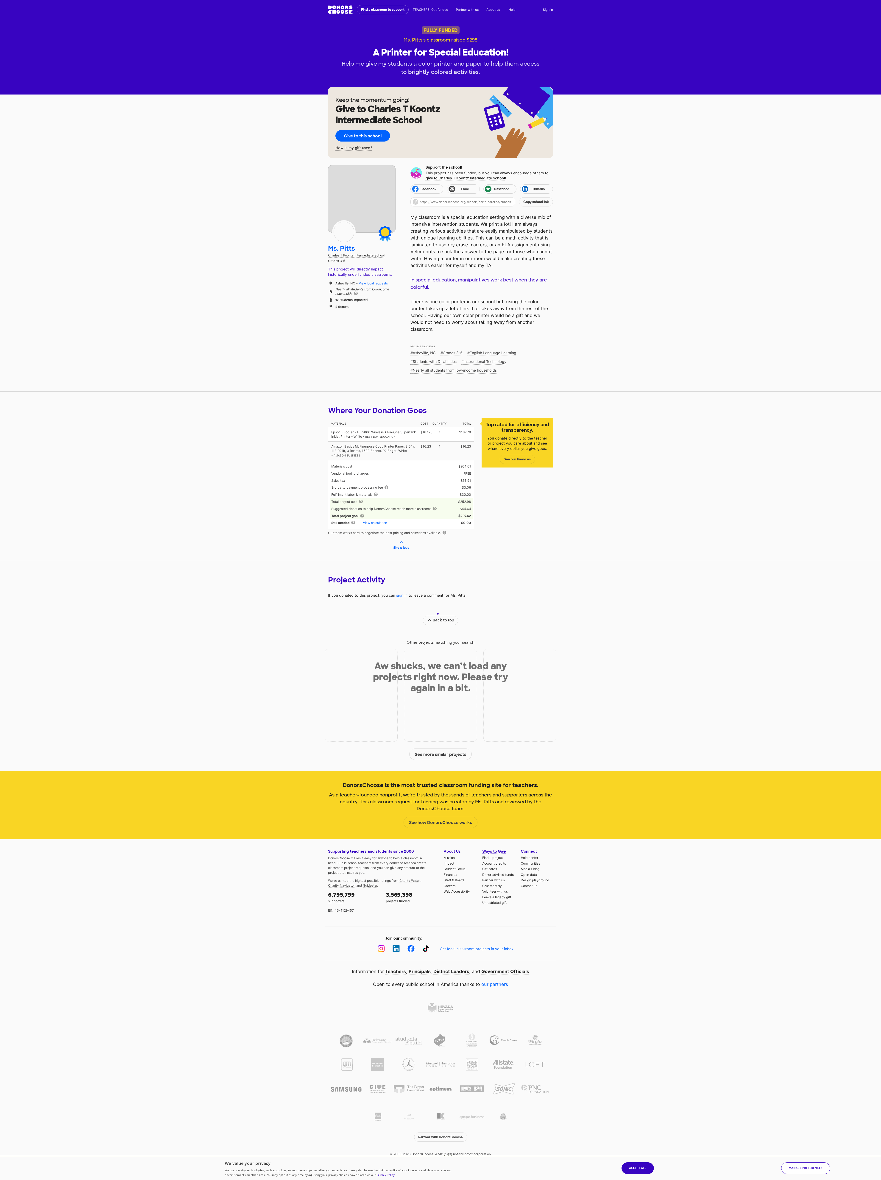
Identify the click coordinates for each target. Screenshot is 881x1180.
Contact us (529, 886)
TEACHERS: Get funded (430, 9)
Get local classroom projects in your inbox (477, 948)
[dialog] (440, 1168)
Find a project (492, 858)
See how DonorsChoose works (440, 822)
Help (512, 9)
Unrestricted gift (494, 902)
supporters (341, 897)
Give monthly (492, 886)
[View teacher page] (362, 199)
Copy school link (536, 202)
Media (525, 869)
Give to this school (363, 136)
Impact (449, 863)
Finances (450, 875)
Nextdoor (501, 189)
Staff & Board (454, 880)
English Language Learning (493, 353)
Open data (529, 875)
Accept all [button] (637, 1168)
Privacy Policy (385, 1175)
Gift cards (489, 869)
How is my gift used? (353, 147)
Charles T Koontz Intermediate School (356, 255)
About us (493, 9)
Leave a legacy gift (496, 897)
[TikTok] (425, 948)
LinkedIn (538, 189)
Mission (449, 858)
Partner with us (467, 9)
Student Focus (454, 869)
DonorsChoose (340, 10)
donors (341, 306)
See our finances (517, 459)
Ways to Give (494, 851)
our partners (494, 984)
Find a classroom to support (382, 10)
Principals (420, 971)
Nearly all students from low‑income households (455, 370)
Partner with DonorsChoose (440, 1137)
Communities (530, 863)
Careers (449, 886)
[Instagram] (381, 948)
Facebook (428, 189)
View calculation (375, 523)
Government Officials (505, 971)
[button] (481, 201)
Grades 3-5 (453, 353)
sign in (401, 595)
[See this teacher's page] (344, 232)
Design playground (535, 880)
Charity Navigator (341, 885)
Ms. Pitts (341, 248)
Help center (529, 858)
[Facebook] (411, 948)
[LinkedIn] (396, 948)
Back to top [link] (443, 620)
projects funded (399, 897)
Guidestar (370, 885)
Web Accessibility (457, 891)
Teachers (395, 971)
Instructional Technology (485, 361)
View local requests (373, 283)
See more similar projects (440, 754)
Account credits (494, 863)
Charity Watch (410, 880)
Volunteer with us (495, 891)
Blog (536, 869)
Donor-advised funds (498, 875)
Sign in (548, 9)
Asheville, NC (424, 353)
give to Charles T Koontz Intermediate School (465, 178)
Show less (401, 547)
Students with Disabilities (435, 361)
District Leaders (451, 971)
